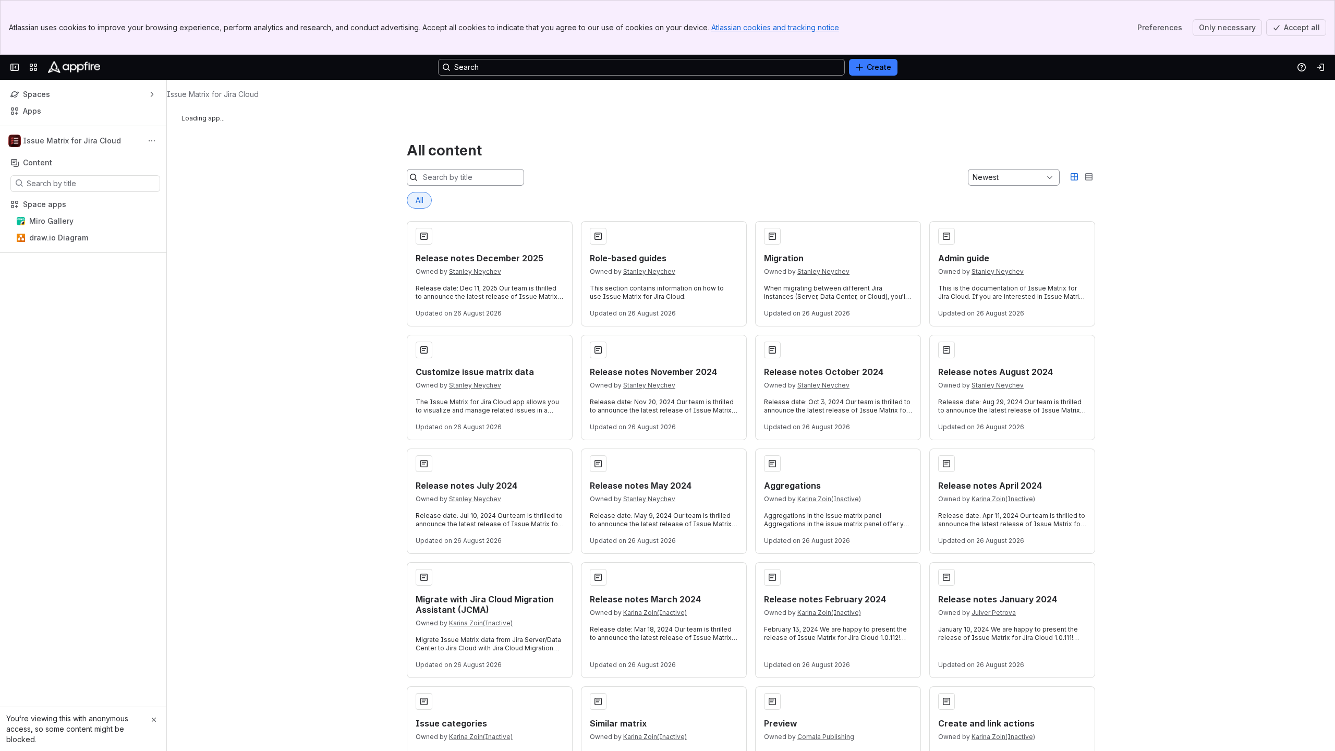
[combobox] (974, 177)
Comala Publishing (825, 737)
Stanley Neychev (475, 271)
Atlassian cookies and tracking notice (775, 27)
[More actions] (151, 141)
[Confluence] (74, 67)
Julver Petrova (994, 612)
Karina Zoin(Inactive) (829, 499)
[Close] (154, 719)
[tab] (419, 200)
